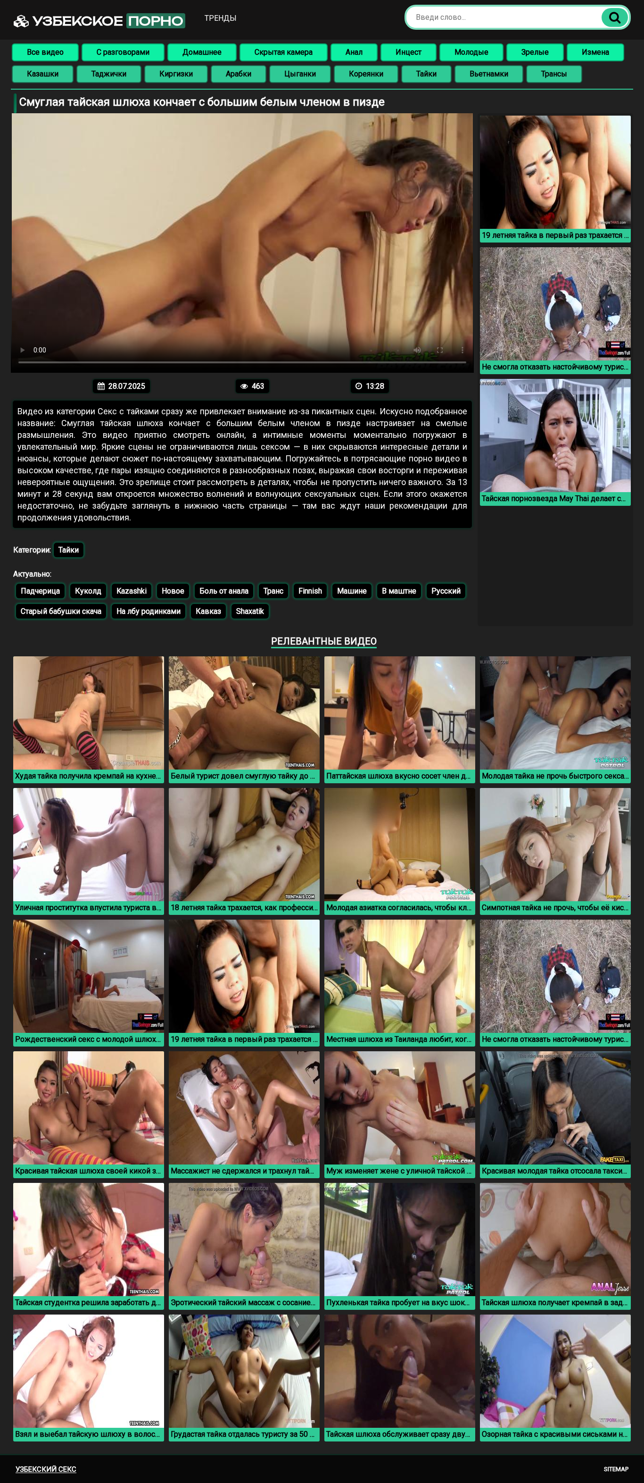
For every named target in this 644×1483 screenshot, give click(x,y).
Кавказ (208, 611)
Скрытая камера (284, 52)
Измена (595, 52)
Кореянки (366, 73)
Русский (446, 590)
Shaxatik (250, 611)
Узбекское (106, 20)
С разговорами (123, 52)
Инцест (408, 52)
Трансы (554, 73)
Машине (352, 590)
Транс (273, 590)
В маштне (399, 590)
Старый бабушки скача (61, 611)
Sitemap (616, 1469)
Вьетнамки (489, 73)
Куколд (88, 590)
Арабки (238, 73)
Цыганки (300, 73)
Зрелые (535, 52)
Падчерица (40, 590)
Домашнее (202, 52)
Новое (173, 590)
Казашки (42, 73)
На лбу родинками (148, 611)
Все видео (45, 52)
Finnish (310, 590)
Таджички (108, 73)
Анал (354, 52)
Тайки (426, 73)
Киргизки (176, 73)
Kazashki (131, 590)
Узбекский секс (46, 1469)
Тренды (221, 18)
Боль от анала (223, 590)
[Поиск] (615, 17)
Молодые (471, 52)
